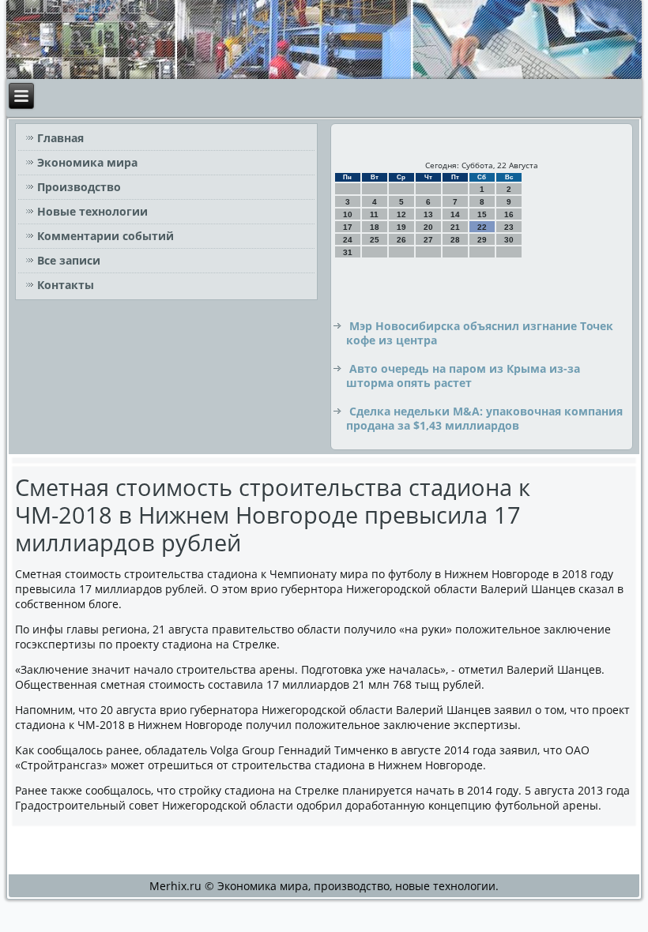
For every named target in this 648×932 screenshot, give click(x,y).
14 (455, 214)
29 (482, 239)
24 (347, 239)
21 (455, 227)
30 (509, 239)
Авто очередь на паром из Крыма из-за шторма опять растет (463, 375)
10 (347, 214)
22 (482, 227)
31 (347, 252)
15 (482, 214)
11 (374, 214)
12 (401, 214)
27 (428, 239)
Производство (79, 186)
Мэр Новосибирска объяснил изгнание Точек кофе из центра (479, 333)
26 (401, 239)
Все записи (68, 260)
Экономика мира (87, 162)
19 (401, 227)
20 (428, 227)
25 (374, 239)
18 (374, 227)
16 (509, 214)
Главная (60, 137)
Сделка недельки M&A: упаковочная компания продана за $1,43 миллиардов (484, 418)
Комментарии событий (105, 235)
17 (347, 227)
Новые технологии (92, 211)
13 (428, 214)
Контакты (65, 284)
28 (455, 239)
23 (509, 227)
